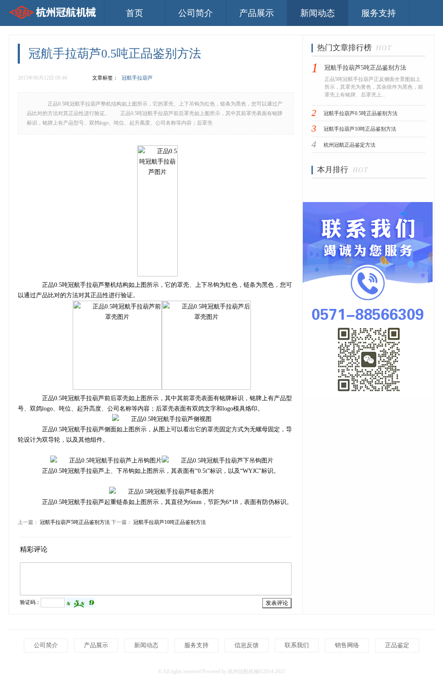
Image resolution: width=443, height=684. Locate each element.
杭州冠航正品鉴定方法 (350, 145)
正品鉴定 (397, 645)
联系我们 (297, 645)
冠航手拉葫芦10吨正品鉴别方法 (169, 522)
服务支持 (378, 13)
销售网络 (347, 645)
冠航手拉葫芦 (137, 78)
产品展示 (256, 13)
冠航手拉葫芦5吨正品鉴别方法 (75, 522)
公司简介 (195, 13)
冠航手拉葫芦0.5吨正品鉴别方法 (361, 113)
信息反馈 (246, 645)
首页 (134, 13)
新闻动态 (317, 13)
